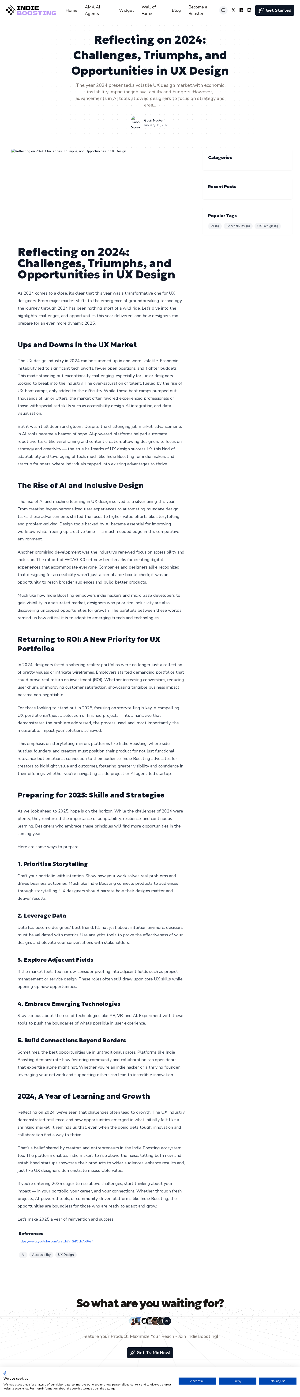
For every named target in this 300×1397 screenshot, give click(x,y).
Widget (126, 10)
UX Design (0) (267, 226)
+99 (167, 1321)
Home (71, 10)
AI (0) (215, 226)
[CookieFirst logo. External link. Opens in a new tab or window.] (5, 1373)
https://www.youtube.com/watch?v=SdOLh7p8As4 (56, 1241)
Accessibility (41, 1255)
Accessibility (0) (238, 226)
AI (23, 1255)
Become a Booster (197, 10)
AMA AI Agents (92, 10)
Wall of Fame (149, 10)
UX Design (66, 1255)
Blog (176, 10)
